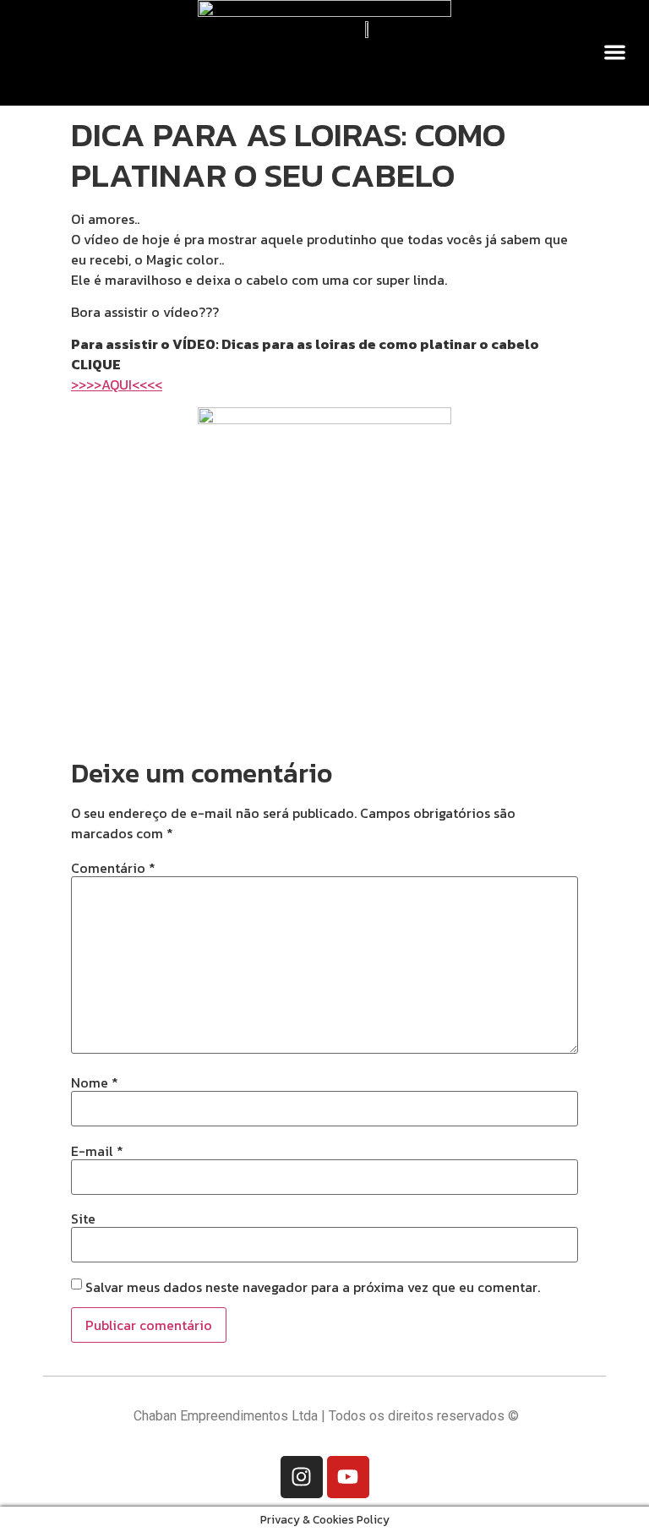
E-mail (97, 1151)
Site (83, 1218)
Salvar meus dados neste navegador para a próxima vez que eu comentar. (312, 1287)
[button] (615, 52)
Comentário (113, 868)
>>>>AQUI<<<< (116, 384)
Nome (94, 1082)
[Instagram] (302, 1477)
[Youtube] (348, 1477)
